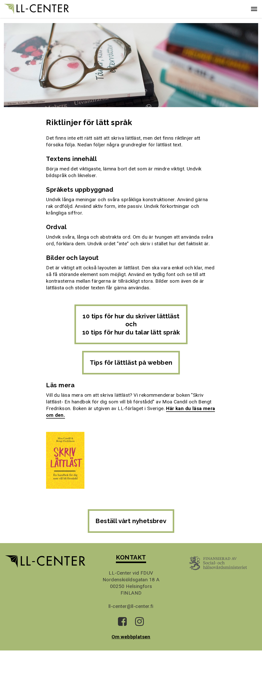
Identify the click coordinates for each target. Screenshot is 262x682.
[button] (254, 9)
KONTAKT (131, 557)
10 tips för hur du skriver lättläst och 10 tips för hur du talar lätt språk (131, 324)
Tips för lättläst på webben (131, 362)
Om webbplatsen (131, 637)
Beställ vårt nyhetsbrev (130, 521)
